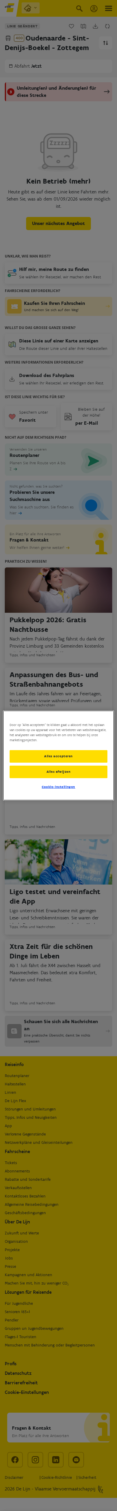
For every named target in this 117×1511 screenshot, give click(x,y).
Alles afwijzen (58, 772)
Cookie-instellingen (58, 787)
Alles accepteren (58, 756)
